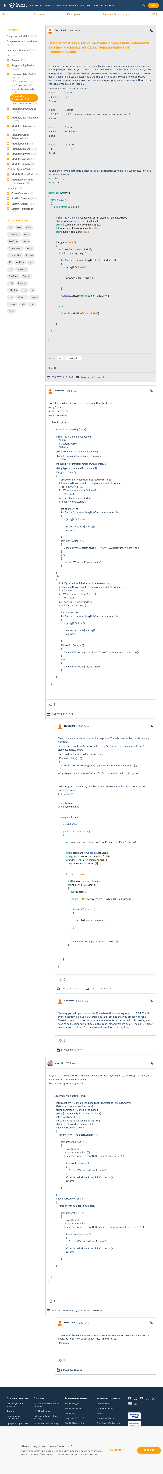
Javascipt (22, 283)
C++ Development (42, 1411)
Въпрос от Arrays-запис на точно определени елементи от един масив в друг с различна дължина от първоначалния (98, 47)
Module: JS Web (23, 164)
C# (10, 227)
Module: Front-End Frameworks (22, 181)
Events (18, 60)
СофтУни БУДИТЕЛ (75, 1418)
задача (34, 297)
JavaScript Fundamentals (22, 90)
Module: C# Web (24, 154)
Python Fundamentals (24, 103)
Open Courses (23, 193)
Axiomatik (59, 391)
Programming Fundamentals (21, 97)
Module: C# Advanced (23, 111)
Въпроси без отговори (116, 14)
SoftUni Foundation (22, 211)
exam (28, 227)
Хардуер (15, 188)
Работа (13, 55)
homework (14, 234)
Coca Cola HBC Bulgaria (108, 1423)
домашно (22, 269)
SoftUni (26, 276)
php (10, 269)
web (23, 304)
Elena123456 (61, 30)
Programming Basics (22, 67)
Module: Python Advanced (20, 137)
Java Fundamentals (22, 85)
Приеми (149, 1450)
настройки (117, 1450)
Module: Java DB (24, 148)
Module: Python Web (20, 169)
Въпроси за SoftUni (22, 36)
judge (29, 248)
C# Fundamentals (22, 81)
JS (10, 262)
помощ (12, 304)
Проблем (13, 276)
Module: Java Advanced (24, 119)
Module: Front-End (24, 174)
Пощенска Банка (105, 1418)
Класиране (73, 14)
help (11, 283)
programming (15, 255)
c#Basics (13, 290)
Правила (39, 14)
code (24, 290)
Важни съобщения (21, 50)
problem (20, 262)
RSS (154, 14)
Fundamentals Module (23, 76)
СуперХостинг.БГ (105, 1409)
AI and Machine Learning (46, 1423)
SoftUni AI (70, 1413)
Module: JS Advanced (23, 128)
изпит (26, 234)
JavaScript (13, 241)
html (32, 304)
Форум (6, 14)
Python (29, 255)
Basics (26, 241)
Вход (153, 5)
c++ (30, 262)
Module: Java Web (24, 159)
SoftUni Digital (23, 204)
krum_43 (59, 1063)
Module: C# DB (23, 143)
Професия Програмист (18, 1423)
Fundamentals (15, 248)
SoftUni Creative (24, 198)
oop (10, 297)
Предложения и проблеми (22, 43)
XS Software (102, 1404)
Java (19, 227)
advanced (22, 297)
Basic (11, 311)
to (32, 290)
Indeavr (100, 1413)
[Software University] (18, 5)
